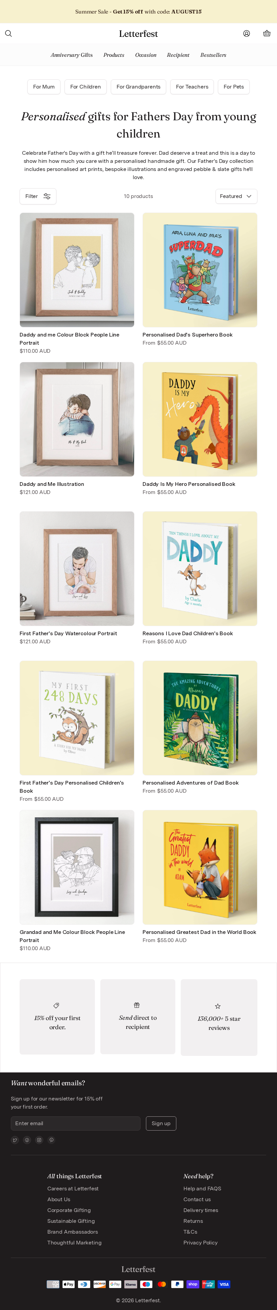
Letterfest (146, 1300)
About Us (58, 1199)
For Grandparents (138, 86)
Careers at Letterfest (73, 1188)
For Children (85, 86)
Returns (193, 1221)
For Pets (234, 86)
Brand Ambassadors (72, 1232)
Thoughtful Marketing (74, 1242)
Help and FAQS (202, 1188)
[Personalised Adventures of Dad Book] (200, 718)
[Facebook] (27, 1140)
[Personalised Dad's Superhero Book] (200, 270)
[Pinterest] (51, 1140)
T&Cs (190, 1232)
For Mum (44, 86)
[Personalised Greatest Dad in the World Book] (200, 867)
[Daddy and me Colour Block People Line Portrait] (77, 270)
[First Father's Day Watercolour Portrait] (77, 568)
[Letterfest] (138, 33)
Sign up (161, 1123)
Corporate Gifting (69, 1210)
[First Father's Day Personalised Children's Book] (77, 718)
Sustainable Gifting (71, 1221)
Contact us (196, 1199)
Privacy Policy (200, 1242)
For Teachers (192, 86)
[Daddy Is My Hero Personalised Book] (200, 419)
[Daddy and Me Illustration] (77, 419)
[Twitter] (15, 1140)
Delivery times (200, 1210)
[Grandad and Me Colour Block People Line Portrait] (77, 867)
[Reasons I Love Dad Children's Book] (200, 568)
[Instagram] (39, 1140)
